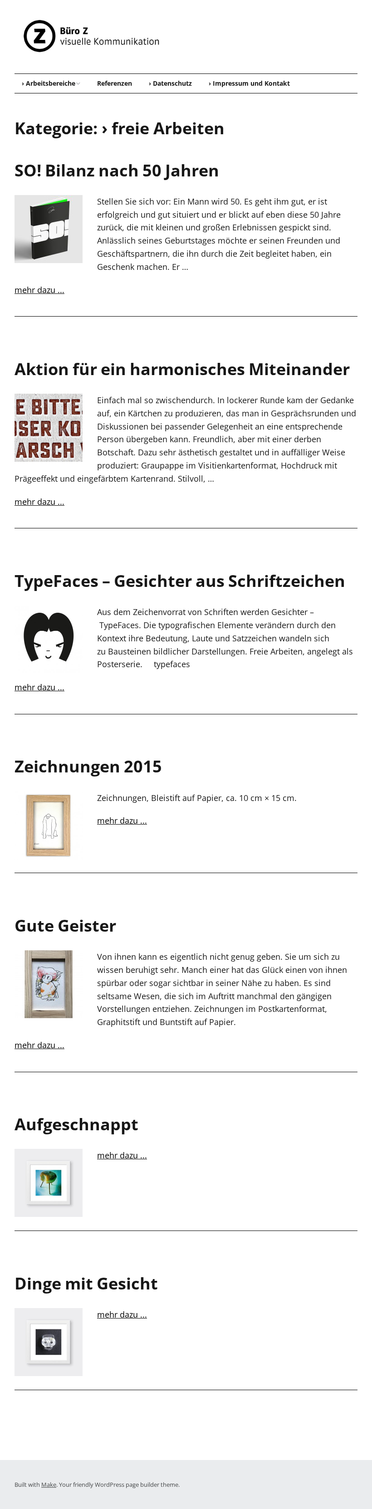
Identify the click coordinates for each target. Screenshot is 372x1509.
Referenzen (114, 83)
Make (48, 1484)
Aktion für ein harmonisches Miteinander (182, 369)
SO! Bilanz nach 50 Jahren (117, 170)
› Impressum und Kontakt (249, 83)
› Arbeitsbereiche (48, 83)
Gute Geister (65, 925)
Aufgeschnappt (76, 1124)
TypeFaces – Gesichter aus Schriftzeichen (180, 581)
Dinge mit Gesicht (86, 1283)
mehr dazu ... (39, 289)
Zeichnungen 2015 (88, 766)
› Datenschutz (170, 83)
